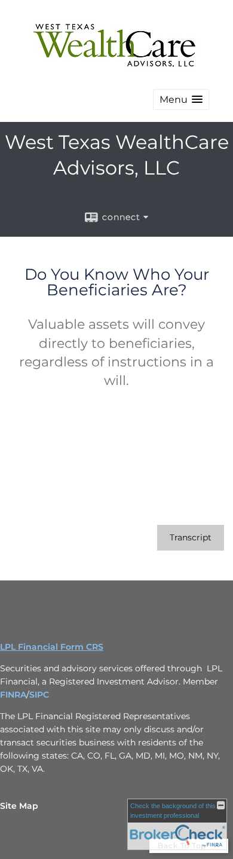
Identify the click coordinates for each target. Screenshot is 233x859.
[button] (181, 99)
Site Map (19, 805)
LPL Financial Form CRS (51, 646)
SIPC (39, 694)
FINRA (13, 694)
